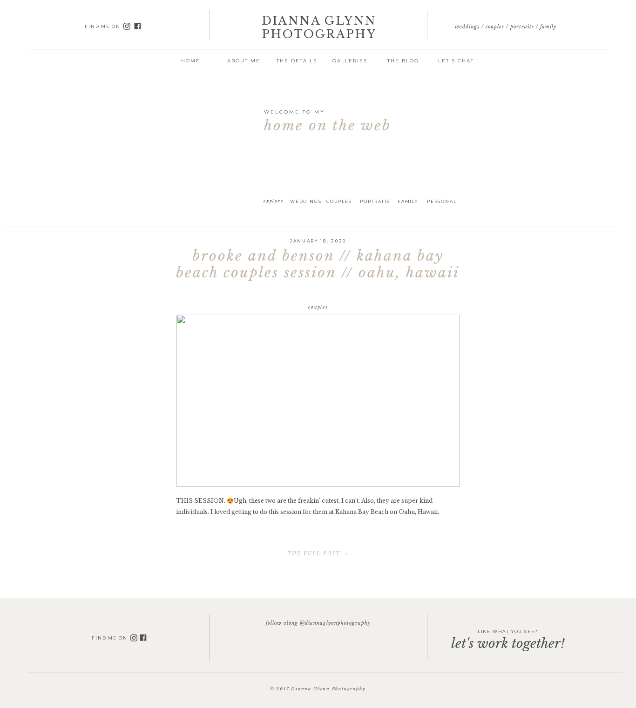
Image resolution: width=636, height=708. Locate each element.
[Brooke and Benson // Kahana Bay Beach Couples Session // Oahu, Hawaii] (318, 401)
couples (318, 307)
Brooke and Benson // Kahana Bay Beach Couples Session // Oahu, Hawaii (318, 264)
